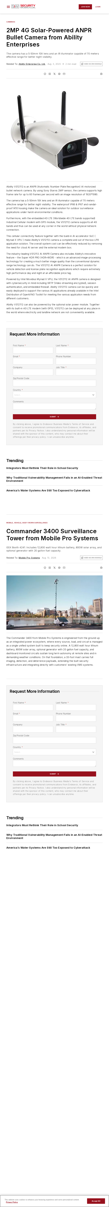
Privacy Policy (12, 1202)
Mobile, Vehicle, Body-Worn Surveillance (26, 523)
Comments (18, 401)
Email (16, 356)
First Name (19, 345)
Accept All (96, 1201)
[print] (101, 74)
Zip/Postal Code (21, 378)
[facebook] (45, 74)
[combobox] (54, 395)
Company (18, 367)
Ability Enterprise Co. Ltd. (32, 64)
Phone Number (63, 356)
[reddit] (59, 74)
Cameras (10, 22)
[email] (64, 74)
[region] (54, 1201)
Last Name (62, 345)
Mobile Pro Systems (29, 557)
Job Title (61, 367)
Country (18, 390)
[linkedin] (49, 74)
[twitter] (54, 74)
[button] (8, 7)
